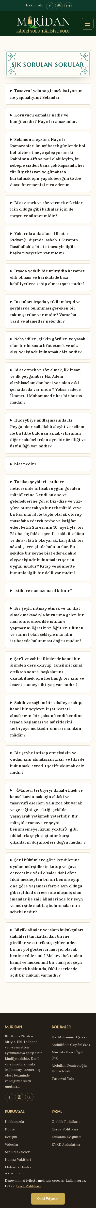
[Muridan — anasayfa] (48, 23)
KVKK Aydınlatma (66, 1144)
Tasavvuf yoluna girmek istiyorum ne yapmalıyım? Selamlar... (46, 93)
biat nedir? (25, 463)
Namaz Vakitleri (18, 1159)
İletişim (11, 1137)
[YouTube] (68, 5)
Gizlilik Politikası (66, 1121)
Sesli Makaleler (17, 1152)
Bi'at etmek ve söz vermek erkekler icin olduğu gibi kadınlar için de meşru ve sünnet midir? (46, 209)
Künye (10, 1129)
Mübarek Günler (18, 1167)
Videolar (12, 1144)
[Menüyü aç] (88, 24)
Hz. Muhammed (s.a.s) (69, 1037)
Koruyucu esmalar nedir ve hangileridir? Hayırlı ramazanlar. (43, 118)
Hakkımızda (33, 5)
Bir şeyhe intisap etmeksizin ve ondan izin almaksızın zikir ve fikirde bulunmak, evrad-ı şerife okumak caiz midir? (47, 762)
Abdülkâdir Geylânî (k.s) (71, 1045)
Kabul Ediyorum (48, 1199)
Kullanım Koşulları (66, 1137)
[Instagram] (59, 5)
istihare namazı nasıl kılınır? (43, 590)
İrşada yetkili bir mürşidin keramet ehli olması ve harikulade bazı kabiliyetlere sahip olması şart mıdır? (47, 277)
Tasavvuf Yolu (63, 1078)
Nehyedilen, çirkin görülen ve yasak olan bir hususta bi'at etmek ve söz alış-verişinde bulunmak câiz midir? (47, 345)
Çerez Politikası (65, 1129)
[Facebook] (49, 5)
